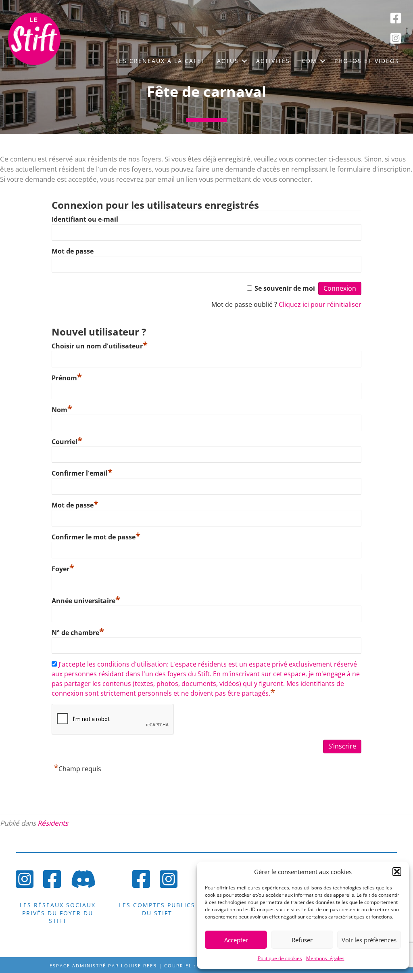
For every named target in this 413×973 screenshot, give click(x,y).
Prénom (67, 377)
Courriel (67, 441)
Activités (273, 61)
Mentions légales (325, 958)
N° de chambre (78, 632)
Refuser (302, 940)
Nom (62, 409)
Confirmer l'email (82, 473)
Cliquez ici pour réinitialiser (320, 304)
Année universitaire (86, 600)
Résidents (53, 823)
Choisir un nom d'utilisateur (100, 346)
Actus (228, 61)
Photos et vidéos (366, 61)
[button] (397, 872)
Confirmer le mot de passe (96, 537)
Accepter (236, 940)
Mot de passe (73, 251)
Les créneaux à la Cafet (160, 61)
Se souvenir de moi (284, 288)
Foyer (63, 568)
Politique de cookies (280, 958)
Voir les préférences (369, 940)
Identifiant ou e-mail (85, 219)
